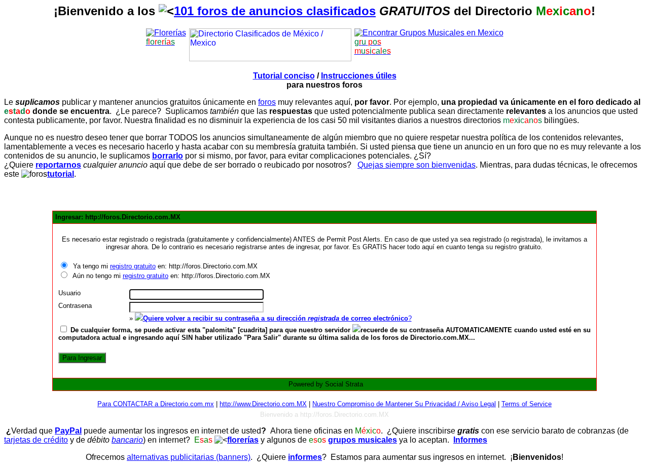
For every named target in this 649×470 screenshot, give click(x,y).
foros (267, 102)
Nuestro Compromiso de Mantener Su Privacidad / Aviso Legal (404, 404)
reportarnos (58, 165)
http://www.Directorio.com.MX (263, 404)
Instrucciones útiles (358, 75)
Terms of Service (526, 404)
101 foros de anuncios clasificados (275, 11)
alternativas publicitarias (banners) (188, 457)
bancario (127, 440)
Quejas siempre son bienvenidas (416, 165)
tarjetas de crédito (36, 440)
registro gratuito (133, 266)
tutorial (60, 174)
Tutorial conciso (284, 75)
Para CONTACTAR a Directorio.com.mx (155, 404)
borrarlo (167, 155)
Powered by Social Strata (326, 384)
